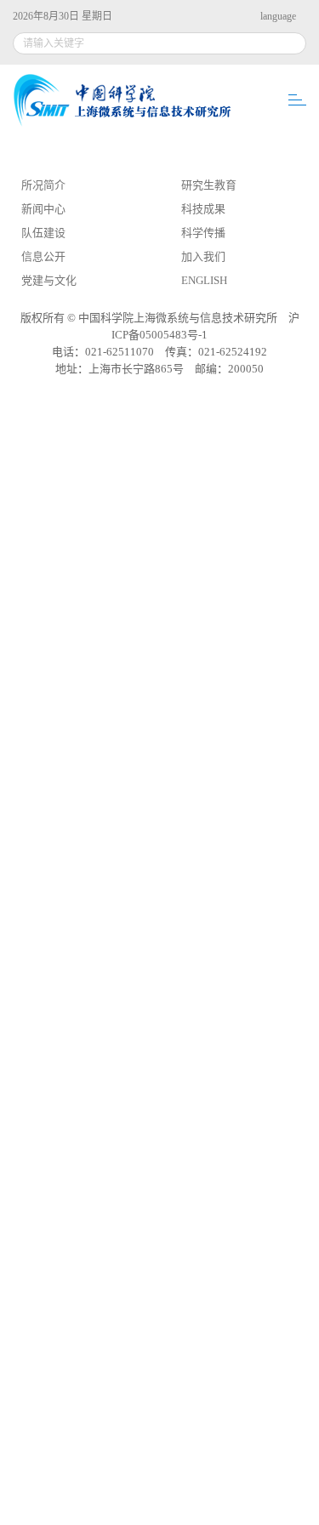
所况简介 (43, 185)
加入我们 (203, 256)
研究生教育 (208, 185)
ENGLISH (204, 280)
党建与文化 (49, 280)
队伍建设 (43, 232)
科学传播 (203, 232)
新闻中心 (43, 208)
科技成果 (203, 208)
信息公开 (43, 256)
